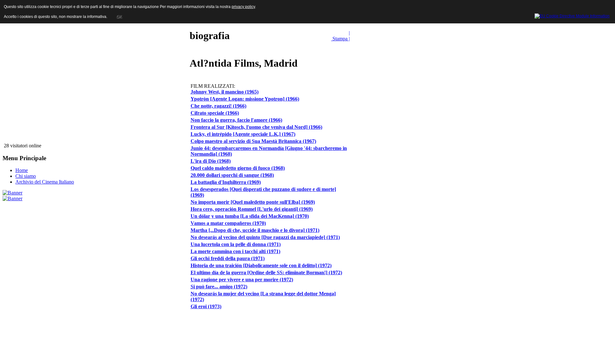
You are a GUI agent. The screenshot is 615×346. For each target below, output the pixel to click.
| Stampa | (340, 35)
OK (119, 16)
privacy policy (243, 6)
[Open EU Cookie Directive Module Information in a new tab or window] (572, 15)
